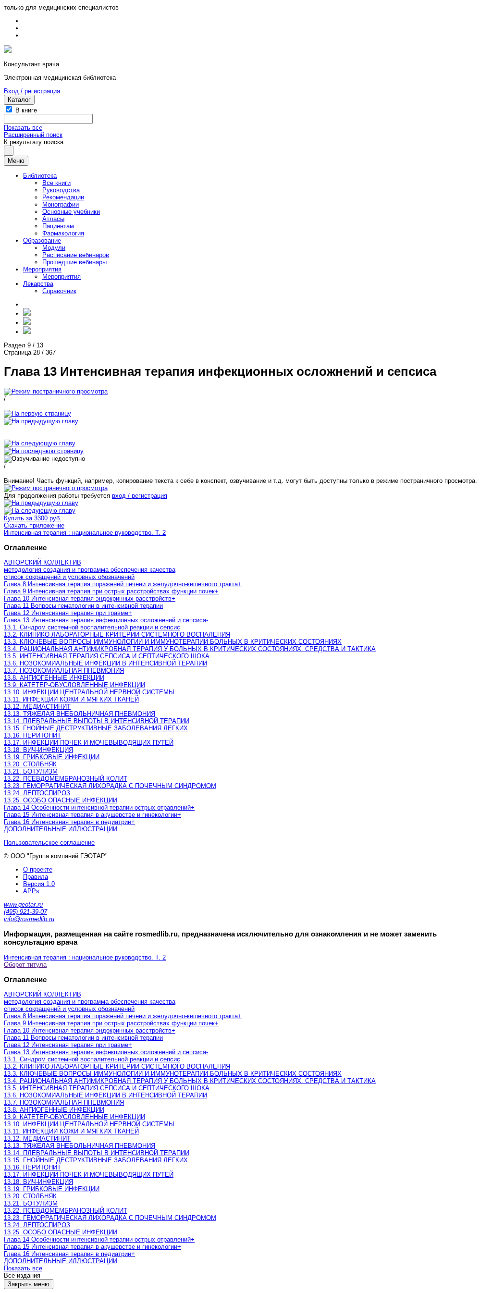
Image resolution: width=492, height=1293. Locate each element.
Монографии (60, 204)
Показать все (23, 127)
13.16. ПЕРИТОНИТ (32, 735)
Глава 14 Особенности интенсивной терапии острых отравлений (97, 807)
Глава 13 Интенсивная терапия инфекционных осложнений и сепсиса (105, 620)
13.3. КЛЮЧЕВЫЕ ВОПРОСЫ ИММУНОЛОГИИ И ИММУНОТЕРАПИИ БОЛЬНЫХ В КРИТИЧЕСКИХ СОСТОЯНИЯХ (173, 641)
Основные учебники (71, 211)
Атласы (53, 218)
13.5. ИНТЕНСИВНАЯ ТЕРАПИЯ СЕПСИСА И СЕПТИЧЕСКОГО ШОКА (106, 656)
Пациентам (58, 226)
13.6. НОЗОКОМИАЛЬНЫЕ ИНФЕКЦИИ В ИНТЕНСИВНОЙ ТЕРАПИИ (105, 663)
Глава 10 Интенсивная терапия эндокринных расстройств (88, 598)
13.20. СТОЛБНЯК (30, 764)
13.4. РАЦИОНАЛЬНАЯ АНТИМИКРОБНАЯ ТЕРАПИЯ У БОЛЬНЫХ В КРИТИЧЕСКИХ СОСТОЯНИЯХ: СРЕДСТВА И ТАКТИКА (190, 649)
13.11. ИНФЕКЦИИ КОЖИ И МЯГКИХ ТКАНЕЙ (71, 699)
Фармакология (63, 233)
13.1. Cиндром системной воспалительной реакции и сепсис (92, 627)
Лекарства (38, 283)
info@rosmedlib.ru (29, 919)
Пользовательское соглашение (49, 842)
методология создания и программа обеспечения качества (89, 569)
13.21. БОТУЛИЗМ (31, 771)
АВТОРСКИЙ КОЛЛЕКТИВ (42, 562)
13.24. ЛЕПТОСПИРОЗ (37, 793)
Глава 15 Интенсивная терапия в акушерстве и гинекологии (90, 814)
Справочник (59, 291)
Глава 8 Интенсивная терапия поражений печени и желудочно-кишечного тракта (121, 584)
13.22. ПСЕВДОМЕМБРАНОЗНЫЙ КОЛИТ (65, 778)
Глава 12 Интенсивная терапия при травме (66, 612)
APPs (31, 891)
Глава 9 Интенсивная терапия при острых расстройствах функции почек (109, 591)
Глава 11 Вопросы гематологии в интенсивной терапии (83, 605)
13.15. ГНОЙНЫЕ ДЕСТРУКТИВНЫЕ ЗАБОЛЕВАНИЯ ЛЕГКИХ (96, 728)
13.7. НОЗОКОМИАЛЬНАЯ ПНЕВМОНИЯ (64, 670)
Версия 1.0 (39, 883)
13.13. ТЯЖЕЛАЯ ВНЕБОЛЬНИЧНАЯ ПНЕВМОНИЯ (79, 713)
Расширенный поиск (33, 134)
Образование (42, 240)
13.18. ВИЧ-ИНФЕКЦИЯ (38, 749)
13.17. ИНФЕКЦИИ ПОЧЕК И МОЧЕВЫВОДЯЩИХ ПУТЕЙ (88, 742)
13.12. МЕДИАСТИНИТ (37, 706)
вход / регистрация (139, 495)
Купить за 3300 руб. (33, 518)
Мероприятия (42, 269)
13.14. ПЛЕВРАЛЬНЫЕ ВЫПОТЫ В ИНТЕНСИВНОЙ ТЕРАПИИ (96, 721)
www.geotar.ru (23, 904)
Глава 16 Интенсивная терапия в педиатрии (67, 821)
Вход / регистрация (32, 91)
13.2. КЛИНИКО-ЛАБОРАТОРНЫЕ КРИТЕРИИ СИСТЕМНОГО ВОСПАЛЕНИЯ (117, 634)
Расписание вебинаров (75, 255)
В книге (26, 110)
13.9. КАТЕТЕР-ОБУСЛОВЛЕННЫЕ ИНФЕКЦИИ (74, 685)
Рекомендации (63, 197)
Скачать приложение (34, 525)
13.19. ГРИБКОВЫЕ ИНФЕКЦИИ (51, 757)
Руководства (61, 190)
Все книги (56, 182)
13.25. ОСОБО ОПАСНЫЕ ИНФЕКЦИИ (60, 800)
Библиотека (40, 175)
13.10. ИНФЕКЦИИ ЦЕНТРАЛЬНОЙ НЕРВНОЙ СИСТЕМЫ (89, 692)
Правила (35, 876)
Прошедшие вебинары (74, 262)
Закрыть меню (28, 1284)
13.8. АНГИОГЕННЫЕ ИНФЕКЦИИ (54, 677)
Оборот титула (25, 964)
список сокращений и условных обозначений (69, 576)
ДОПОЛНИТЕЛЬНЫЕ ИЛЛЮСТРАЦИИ (60, 829)
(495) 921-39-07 (25, 911)
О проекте (37, 869)
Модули (53, 247)
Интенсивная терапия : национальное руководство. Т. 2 (85, 532)
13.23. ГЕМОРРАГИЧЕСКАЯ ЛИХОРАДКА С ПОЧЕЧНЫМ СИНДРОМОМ (110, 785)
